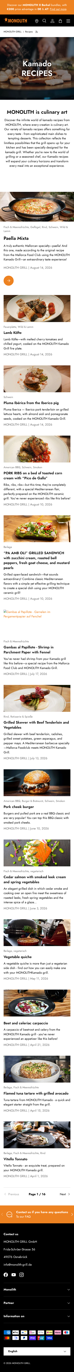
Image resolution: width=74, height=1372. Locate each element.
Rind (42, 1153)
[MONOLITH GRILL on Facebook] (6, 1275)
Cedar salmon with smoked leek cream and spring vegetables (35, 879)
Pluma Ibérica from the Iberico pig (31, 402)
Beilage (8, 547)
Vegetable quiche (18, 956)
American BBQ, (13, 467)
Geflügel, (36, 227)
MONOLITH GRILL (13, 32)
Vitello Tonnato (15, 1159)
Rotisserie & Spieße (21, 717)
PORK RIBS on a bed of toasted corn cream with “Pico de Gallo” (33, 476)
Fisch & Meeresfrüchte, (17, 227)
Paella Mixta (16, 238)
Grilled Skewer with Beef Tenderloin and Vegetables (36, 725)
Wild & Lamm (25, 327)
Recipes (29, 32)
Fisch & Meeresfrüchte (16, 641)
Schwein (8, 397)
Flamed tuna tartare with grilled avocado (36, 1093)
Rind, (45, 227)
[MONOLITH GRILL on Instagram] (22, 1275)
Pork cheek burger (19, 806)
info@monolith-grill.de (18, 1264)
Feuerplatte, (11, 327)
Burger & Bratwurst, (33, 801)
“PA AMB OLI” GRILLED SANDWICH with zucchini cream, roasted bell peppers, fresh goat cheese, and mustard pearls (37, 560)
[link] (15, 1194)
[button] (60, 21)
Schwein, (54, 227)
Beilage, (8, 951)
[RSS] (37, 31)
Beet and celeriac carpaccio (26, 1023)
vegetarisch (36, 871)
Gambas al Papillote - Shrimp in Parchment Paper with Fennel (29, 650)
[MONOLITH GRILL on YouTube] (14, 1275)
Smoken (37, 467)
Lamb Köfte (13, 332)
